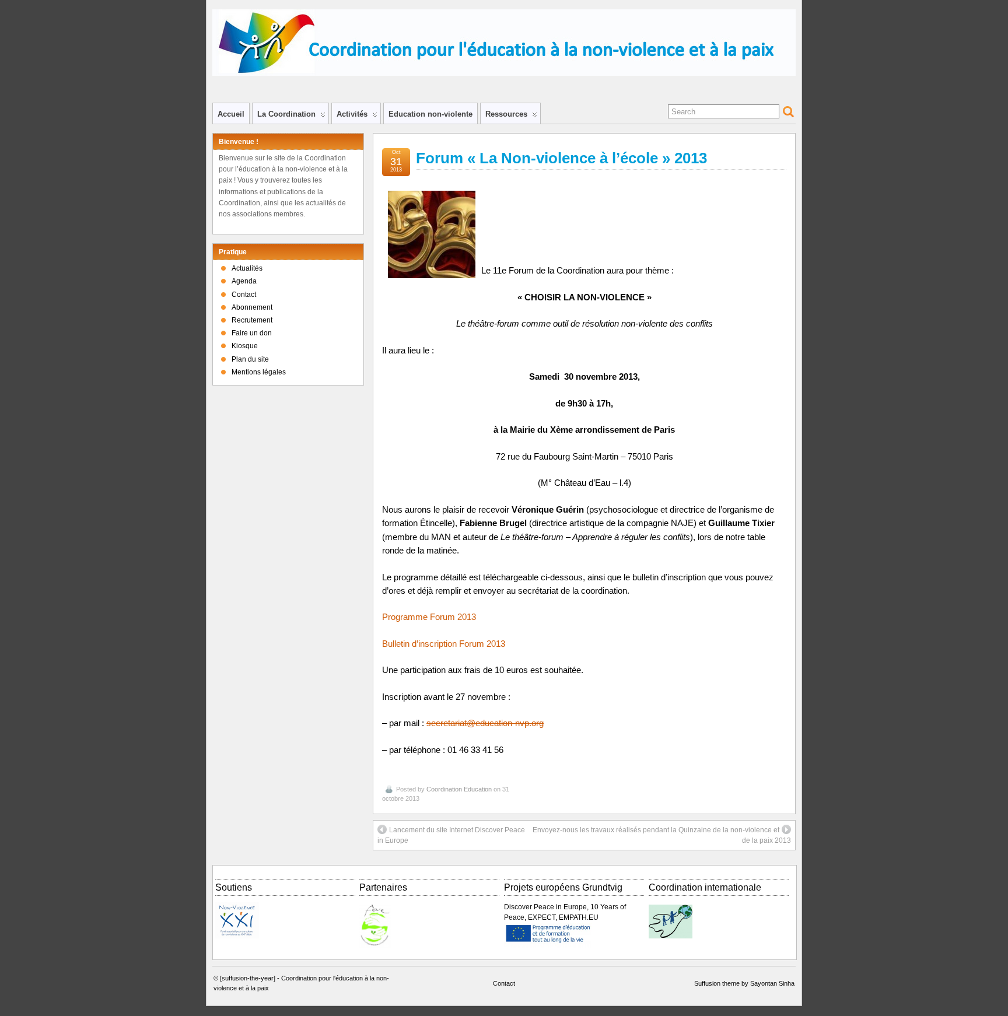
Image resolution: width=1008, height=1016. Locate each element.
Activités (352, 114)
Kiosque (245, 346)
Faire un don (252, 333)
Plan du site (250, 359)
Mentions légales (259, 372)
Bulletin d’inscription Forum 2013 (443, 644)
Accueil (231, 114)
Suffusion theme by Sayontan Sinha (744, 983)
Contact (244, 294)
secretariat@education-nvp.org (485, 723)
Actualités (247, 268)
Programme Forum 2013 (429, 617)
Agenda (244, 281)
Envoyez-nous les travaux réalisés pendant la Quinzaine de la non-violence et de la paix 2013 (662, 835)
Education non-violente (430, 114)
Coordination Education (459, 789)
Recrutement (252, 320)
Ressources (506, 114)
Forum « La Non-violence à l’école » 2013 (561, 158)
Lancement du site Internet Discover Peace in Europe (451, 835)
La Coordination (286, 114)
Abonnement (252, 307)
